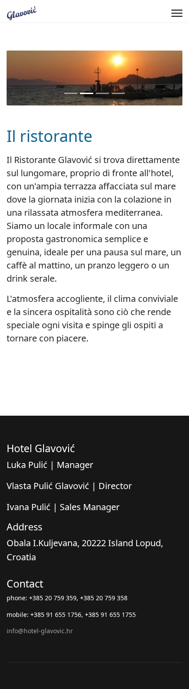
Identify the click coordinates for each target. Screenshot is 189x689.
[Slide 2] (86, 93)
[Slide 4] (118, 93)
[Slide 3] (102, 93)
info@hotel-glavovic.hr (40, 631)
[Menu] (176, 13)
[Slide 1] (70, 93)
